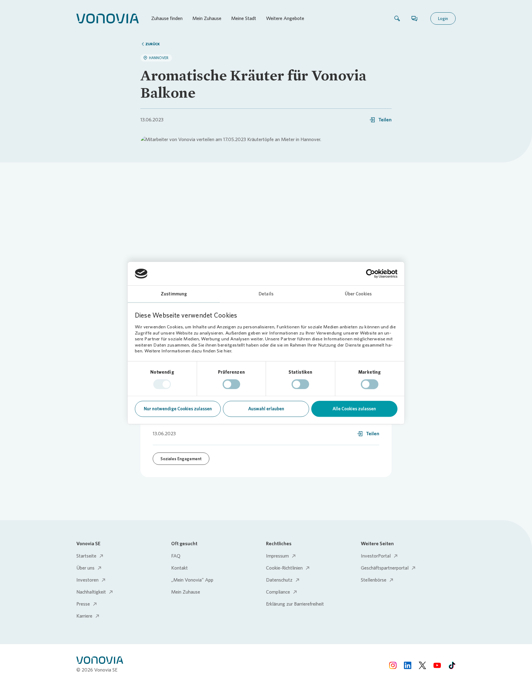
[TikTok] (452, 665)
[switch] (231, 384)
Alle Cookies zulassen (354, 409)
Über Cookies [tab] (358, 294)
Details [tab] (266, 294)
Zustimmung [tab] (174, 294)
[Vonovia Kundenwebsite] (107, 18)
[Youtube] (437, 665)
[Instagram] (393, 665)
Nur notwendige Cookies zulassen (178, 409)
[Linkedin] (407, 665)
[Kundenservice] (414, 18)
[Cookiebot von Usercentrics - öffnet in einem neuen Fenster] (370, 273)
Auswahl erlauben (266, 409)
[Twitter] (422, 665)
